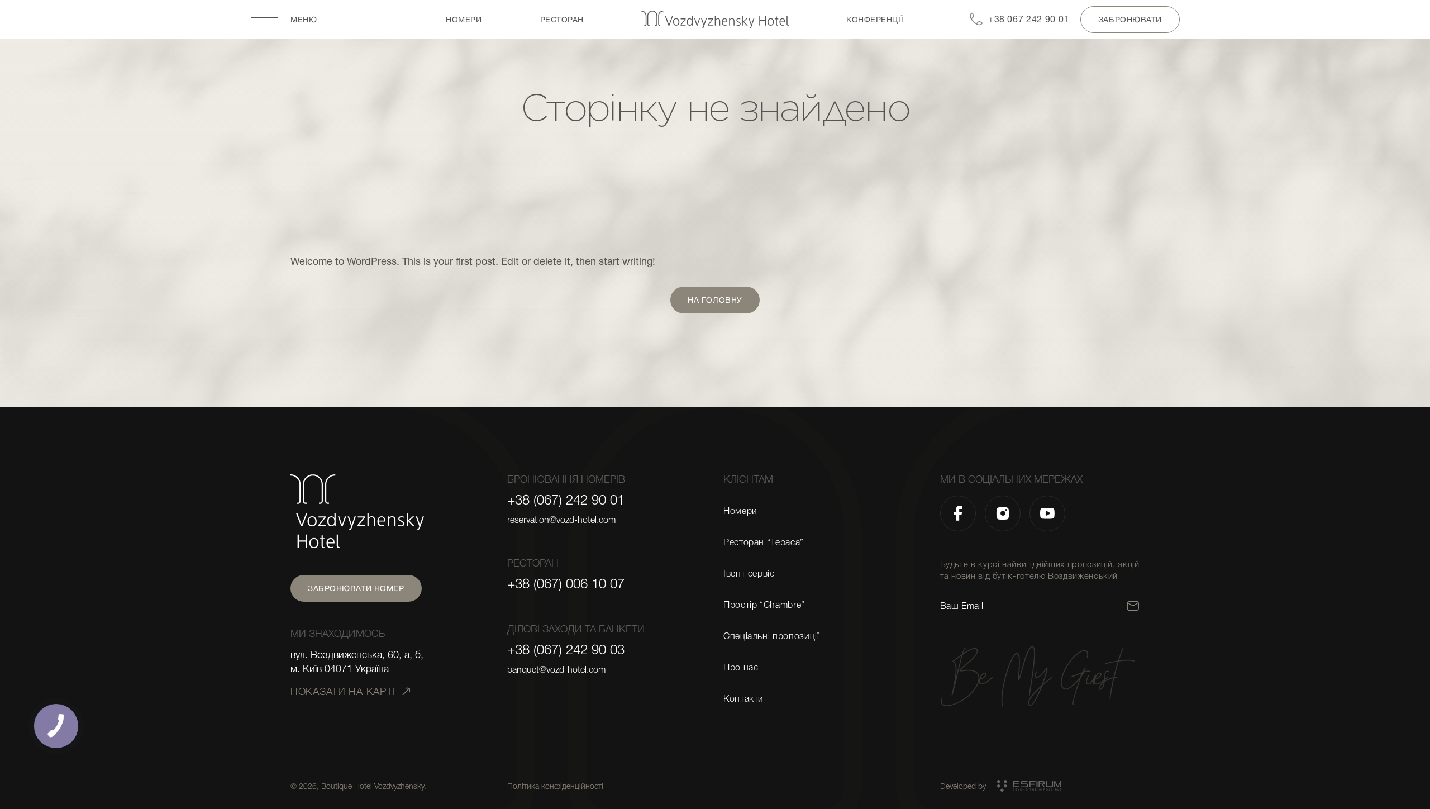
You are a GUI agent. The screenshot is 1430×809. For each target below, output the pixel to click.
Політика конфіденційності (555, 786)
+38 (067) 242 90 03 (566, 649)
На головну (715, 300)
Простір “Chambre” (764, 605)
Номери (464, 19)
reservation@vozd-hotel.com (561, 520)
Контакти (743, 698)
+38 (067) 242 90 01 (566, 500)
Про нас (740, 667)
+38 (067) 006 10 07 (566, 584)
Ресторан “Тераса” (763, 542)
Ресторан (562, 19)
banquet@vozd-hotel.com (556, 669)
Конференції (874, 19)
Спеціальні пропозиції (771, 636)
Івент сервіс (749, 573)
